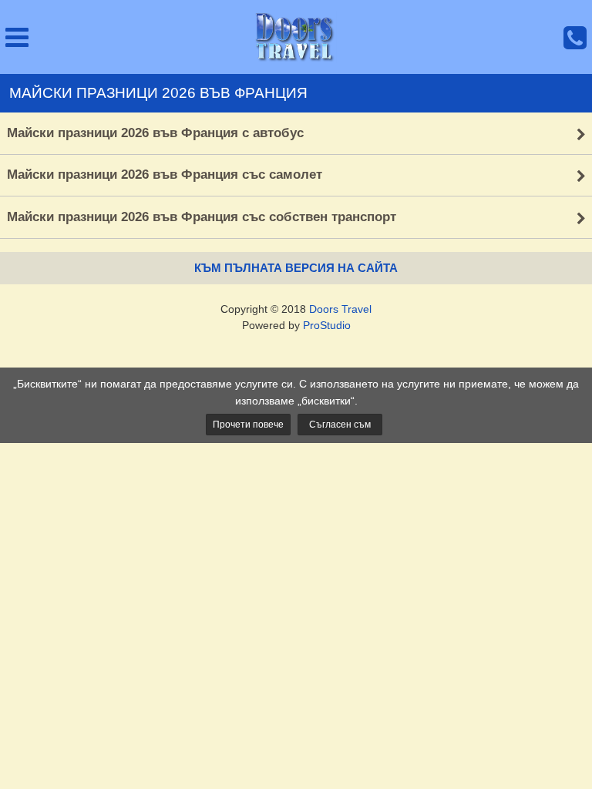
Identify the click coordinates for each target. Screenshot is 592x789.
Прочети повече (248, 424)
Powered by (296, 325)
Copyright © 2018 (296, 309)
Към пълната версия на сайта (296, 267)
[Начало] (296, 37)
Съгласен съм (340, 424)
